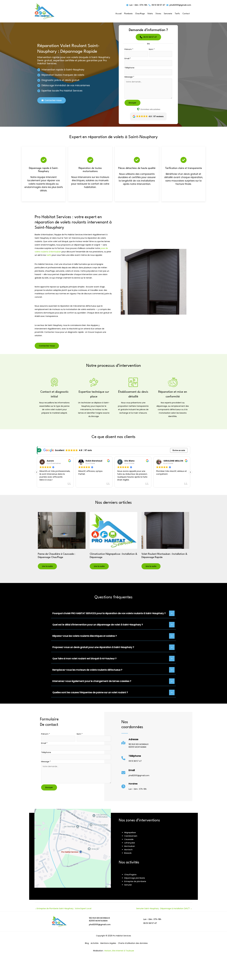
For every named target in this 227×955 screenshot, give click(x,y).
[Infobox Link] (135, 744)
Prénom (129, 49)
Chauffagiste (130, 874)
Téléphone (129, 67)
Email (128, 58)
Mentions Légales (108, 943)
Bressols (127, 853)
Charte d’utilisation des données (133, 943)
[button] (136, 5)
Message (129, 77)
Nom (152, 49)
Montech (128, 849)
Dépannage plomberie (134, 878)
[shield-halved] (138, 109)
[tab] (113, 613)
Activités (95, 943)
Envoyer (132, 102)
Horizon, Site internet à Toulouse (119, 950)
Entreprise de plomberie (135, 881)
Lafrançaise (129, 842)
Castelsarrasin (130, 836)
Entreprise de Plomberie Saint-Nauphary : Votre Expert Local (63, 908)
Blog (87, 943)
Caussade (128, 839)
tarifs (49, 255)
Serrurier (128, 885)
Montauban (129, 846)
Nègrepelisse (130, 832)
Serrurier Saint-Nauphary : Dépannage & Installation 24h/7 (164, 908)
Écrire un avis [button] (179, 450)
